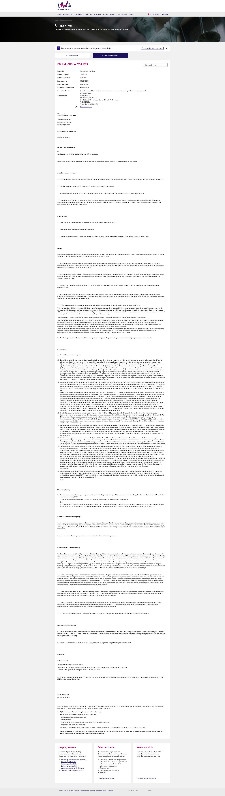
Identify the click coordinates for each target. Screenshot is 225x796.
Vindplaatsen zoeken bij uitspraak (72, 768)
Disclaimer (110, 790)
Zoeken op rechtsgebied (69, 766)
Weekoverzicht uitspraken (147, 778)
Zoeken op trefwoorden (68, 762)
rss (140, 790)
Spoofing (92, 790)
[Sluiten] (166, 48)
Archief (105, 790)
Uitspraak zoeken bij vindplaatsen (72, 770)
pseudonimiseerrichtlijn (103, 48)
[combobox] (155, 64)
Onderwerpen (68, 14)
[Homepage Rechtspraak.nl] (63, 5)
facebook (157, 790)
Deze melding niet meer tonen (152, 48)
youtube (166, 790)
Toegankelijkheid (84, 790)
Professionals (122, 14)
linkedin (163, 790)
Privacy (71, 790)
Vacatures (99, 790)
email (143, 790)
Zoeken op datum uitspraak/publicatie (73, 760)
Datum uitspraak (63, 74)
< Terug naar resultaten (110, 55)
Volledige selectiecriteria (107, 778)
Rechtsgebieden (63, 84)
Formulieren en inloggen (159, 14)
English (61, 790)
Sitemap (66, 790)
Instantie (60, 71)
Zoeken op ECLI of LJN (69, 764)
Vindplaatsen (62, 96)
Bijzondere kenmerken (65, 87)
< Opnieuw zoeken (72, 55)
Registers (97, 14)
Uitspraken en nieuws (84, 14)
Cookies (76, 790)
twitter (154, 790)
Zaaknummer (62, 81)
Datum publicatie (63, 78)
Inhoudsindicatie (63, 91)
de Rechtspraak (108, 14)
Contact (131, 14)
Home (59, 14)
